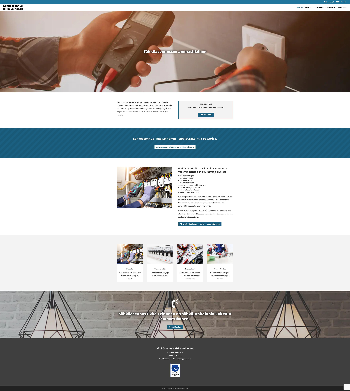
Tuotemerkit (318, 7)
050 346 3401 (341, 2)
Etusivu (300, 7)
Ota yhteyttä (175, 327)
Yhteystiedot (342, 7)
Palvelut (308, 7)
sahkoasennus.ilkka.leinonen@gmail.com (175, 147)
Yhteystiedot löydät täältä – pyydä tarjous (200, 224)
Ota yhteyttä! (206, 114)
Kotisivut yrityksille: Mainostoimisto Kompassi (175, 388)
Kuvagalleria (330, 7)
